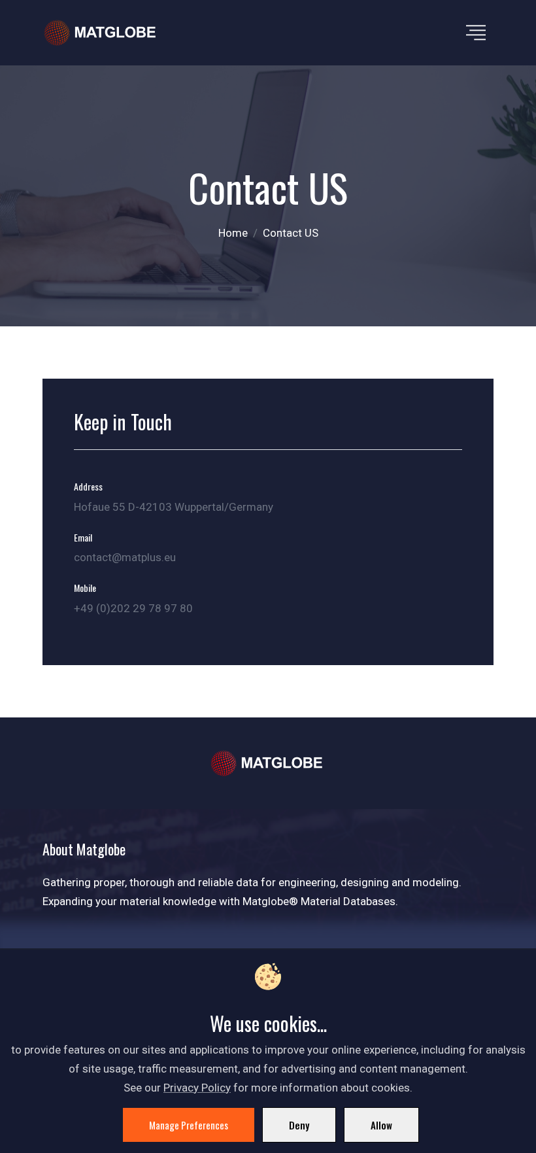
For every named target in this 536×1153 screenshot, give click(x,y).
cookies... (295, 1023)
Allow (381, 1125)
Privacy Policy (197, 1087)
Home (233, 232)
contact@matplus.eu (125, 557)
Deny (299, 1125)
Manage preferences (188, 1125)
